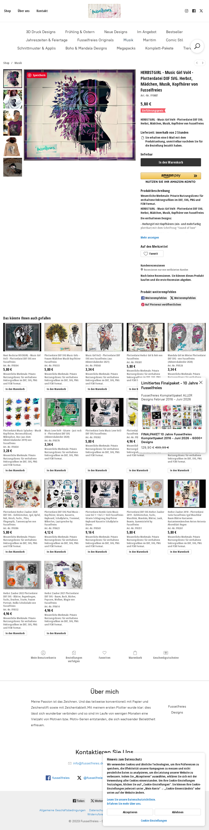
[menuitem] (197, 63)
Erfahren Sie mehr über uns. (124, 803)
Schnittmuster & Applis (36, 48)
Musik (128, 40)
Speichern (39, 75)
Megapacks (126, 48)
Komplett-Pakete (159, 48)
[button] (152, 253)
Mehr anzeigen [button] (150, 237)
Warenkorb (135, 658)
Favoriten (104, 658)
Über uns (24, 11)
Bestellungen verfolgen (74, 659)
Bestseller (174, 32)
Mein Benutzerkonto (43, 658)
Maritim (149, 40)
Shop (7, 11)
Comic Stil (174, 40)
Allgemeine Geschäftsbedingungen (62, 810)
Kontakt (42, 11)
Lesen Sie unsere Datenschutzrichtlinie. (131, 799)
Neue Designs (115, 32)
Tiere (187, 48)
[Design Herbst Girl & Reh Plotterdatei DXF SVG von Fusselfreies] (146, 337)
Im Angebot (146, 32)
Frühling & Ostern (79, 32)
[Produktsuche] (197, 46)
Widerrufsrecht (97, 814)
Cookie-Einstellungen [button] (154, 820)
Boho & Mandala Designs (86, 48)
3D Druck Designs (41, 32)
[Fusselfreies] (104, 11)
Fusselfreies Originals (95, 40)
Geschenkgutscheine (166, 658)
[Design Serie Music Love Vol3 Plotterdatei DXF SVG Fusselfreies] (104, 412)
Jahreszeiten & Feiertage (47, 40)
